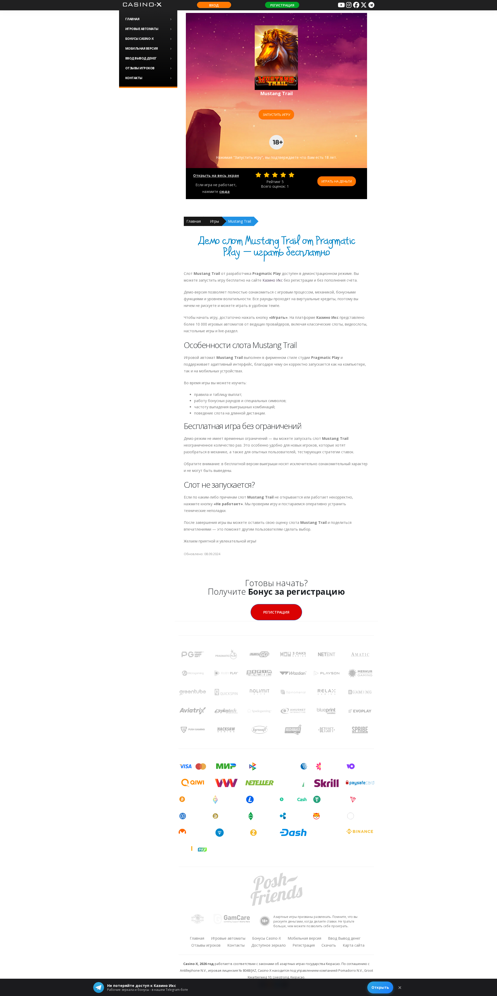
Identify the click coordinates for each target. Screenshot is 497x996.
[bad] (258, 174)
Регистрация (282, 5)
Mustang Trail (239, 221)
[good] (283, 174)
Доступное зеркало (268, 945)
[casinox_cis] (348, 5)
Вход (214, 5)
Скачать (328, 945)
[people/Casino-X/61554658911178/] (356, 5)
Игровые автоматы (141, 29)
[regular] (275, 174)
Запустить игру (276, 114)
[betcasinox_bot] (371, 5)
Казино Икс (272, 280)
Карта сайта (353, 945)
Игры (214, 221)
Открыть (380, 987)
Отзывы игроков (140, 68)
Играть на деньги (336, 181)
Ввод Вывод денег (141, 58)
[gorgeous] (291, 174)
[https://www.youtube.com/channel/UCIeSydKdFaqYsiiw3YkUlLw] (341, 5)
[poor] (266, 174)
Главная (132, 19)
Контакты (133, 78)
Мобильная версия (141, 48)
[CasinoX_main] (363, 5)
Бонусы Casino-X (139, 38)
